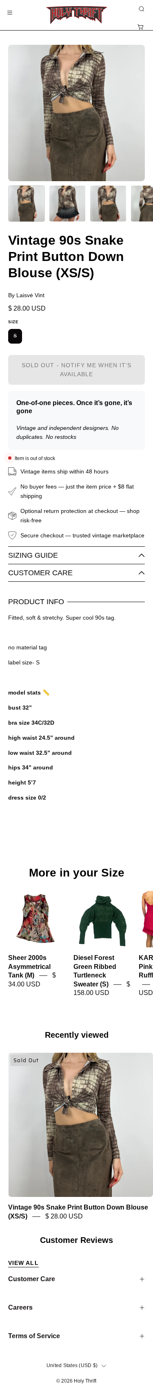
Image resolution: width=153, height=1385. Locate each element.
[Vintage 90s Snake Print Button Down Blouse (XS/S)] (26, 203)
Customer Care (40, 573)
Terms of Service (34, 1335)
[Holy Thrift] (76, 15)
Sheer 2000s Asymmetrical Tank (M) (29, 967)
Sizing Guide (33, 555)
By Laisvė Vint (26, 295)
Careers (20, 1307)
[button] (140, 9)
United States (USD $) (72, 1365)
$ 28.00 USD (64, 1216)
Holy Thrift (85, 1381)
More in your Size (76, 873)
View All (23, 1263)
